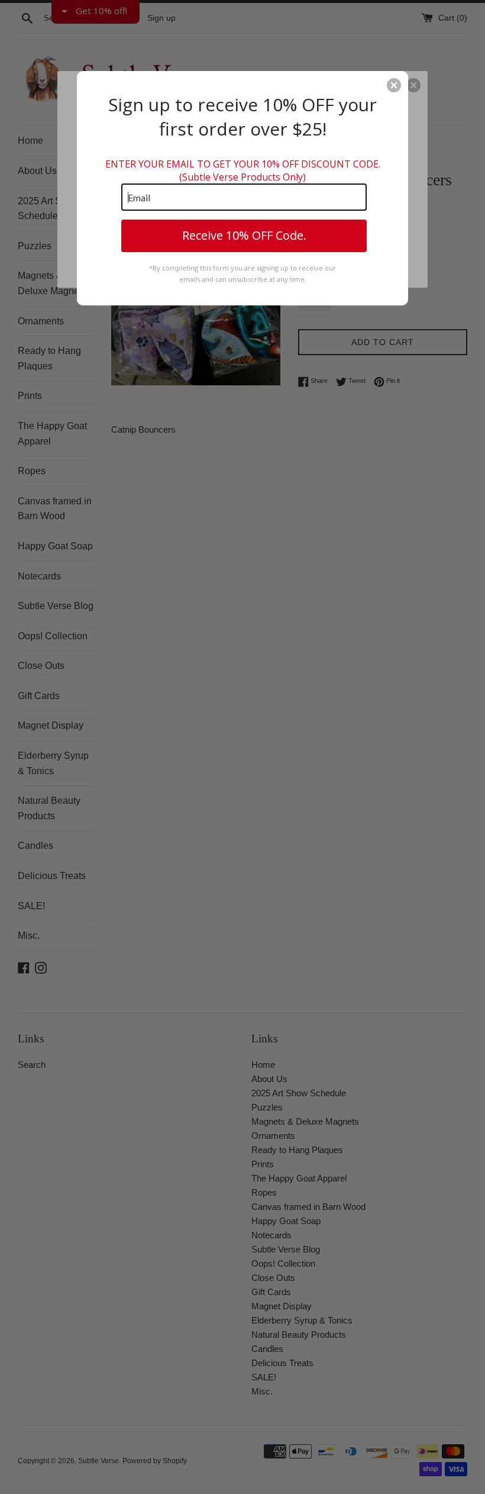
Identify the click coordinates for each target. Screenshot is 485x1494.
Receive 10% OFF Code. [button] (244, 235)
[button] (394, 85)
